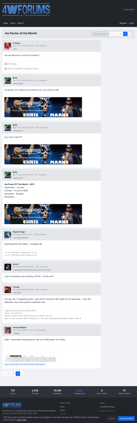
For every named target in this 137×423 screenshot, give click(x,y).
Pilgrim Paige (19, 232)
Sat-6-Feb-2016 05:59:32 (23, 267)
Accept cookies (126, 418)
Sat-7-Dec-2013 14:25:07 (23, 175)
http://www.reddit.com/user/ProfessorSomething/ (24, 364)
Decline (112, 418)
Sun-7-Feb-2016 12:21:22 (23, 330)
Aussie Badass (19, 327)
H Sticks (16, 43)
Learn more (21, 420)
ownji (80, 390)
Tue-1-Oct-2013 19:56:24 (23, 46)
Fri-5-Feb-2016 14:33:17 (22, 234)
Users (12, 23)
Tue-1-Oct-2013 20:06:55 (23, 80)
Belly (15, 78)
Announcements (100, 34)
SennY (16, 264)
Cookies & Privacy (107, 407)
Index (5, 23)
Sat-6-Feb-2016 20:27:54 (23, 290)
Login (131, 23)
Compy (16, 287)
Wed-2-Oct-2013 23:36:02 (23, 128)
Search (20, 23)
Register (123, 23)
